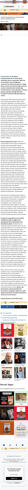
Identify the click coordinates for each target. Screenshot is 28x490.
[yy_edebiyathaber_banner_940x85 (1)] (14, 11)
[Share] (7, 306)
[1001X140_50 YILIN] (14, 3)
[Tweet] (20, 306)
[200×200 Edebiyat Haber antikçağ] (7, 420)
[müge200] (7, 405)
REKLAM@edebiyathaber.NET (14, 456)
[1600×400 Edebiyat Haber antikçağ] (14, 30)
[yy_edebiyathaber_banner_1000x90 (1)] (14, 303)
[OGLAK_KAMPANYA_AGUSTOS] (7, 336)
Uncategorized (7, 313)
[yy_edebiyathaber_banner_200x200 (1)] (20, 336)
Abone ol (14, 478)
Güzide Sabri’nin (6, 76)
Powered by (10, 483)
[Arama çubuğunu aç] (19, 6)
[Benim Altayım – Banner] (7, 434)
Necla (12, 78)
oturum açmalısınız (19, 388)
